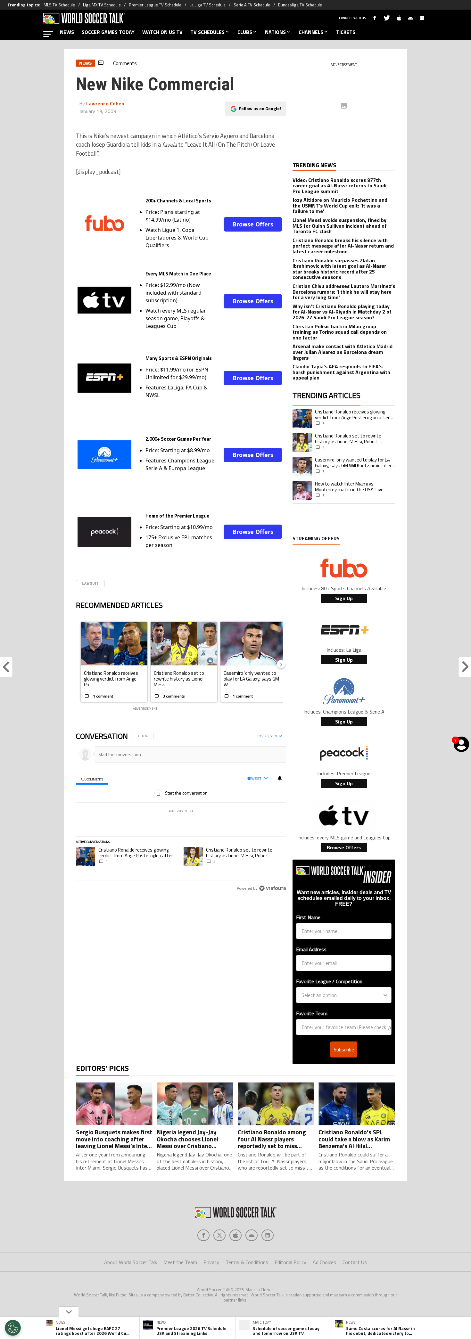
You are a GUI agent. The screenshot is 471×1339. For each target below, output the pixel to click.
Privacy (211, 1262)
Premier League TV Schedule (155, 5)
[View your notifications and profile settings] (279, 778)
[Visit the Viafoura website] (272, 888)
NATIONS (275, 32)
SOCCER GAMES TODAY (108, 32)
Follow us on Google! (260, 108)
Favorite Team (311, 1013)
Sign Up (344, 598)
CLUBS (244, 32)
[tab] (92, 778)
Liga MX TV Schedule (102, 5)
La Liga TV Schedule (207, 5)
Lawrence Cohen (105, 103)
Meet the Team (180, 1262)
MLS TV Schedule (59, 5)
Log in (262, 736)
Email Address (311, 949)
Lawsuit (90, 583)
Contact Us (355, 1262)
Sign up (276, 736)
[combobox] (342, 995)
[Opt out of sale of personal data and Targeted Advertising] (13, 1328)
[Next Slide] (281, 664)
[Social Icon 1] (219, 1235)
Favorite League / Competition (329, 981)
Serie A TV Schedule (252, 5)
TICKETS (345, 32)
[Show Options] (385, 995)
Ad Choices (324, 1262)
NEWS (67, 32)
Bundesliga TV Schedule (300, 5)
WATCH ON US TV (162, 32)
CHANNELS (311, 32)
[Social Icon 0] (203, 1235)
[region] (181, 812)
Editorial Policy (290, 1262)
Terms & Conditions (247, 1262)
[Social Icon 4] (267, 1235)
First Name (308, 917)
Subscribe (344, 1049)
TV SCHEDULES (207, 32)
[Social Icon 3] (251, 1235)
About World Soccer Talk (130, 1262)
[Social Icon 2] (235, 1235)
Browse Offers (253, 224)
